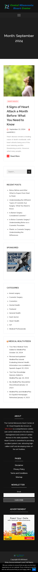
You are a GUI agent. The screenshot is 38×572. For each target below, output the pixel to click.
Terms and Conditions (19, 473)
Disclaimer (19, 465)
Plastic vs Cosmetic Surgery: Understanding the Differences (20, 232)
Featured (12, 309)
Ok (34, 569)
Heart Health (13, 101)
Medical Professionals (17, 329)
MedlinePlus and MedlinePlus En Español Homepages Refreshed (20, 395)
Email (19, 492)
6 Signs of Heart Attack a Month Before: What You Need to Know (18, 115)
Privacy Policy (19, 469)
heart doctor (14, 317)
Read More (15, 156)
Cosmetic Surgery (16, 297)
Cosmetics (13, 301)
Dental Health (14, 305)
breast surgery (14, 293)
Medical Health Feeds (20, 341)
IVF (10, 325)
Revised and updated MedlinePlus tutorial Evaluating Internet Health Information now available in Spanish (20, 362)
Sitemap (19, 477)
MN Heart (8, 429)
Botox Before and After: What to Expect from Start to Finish (19, 193)
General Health (15, 313)
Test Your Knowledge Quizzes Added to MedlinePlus (17, 375)
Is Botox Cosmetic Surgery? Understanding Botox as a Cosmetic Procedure (19, 222)
